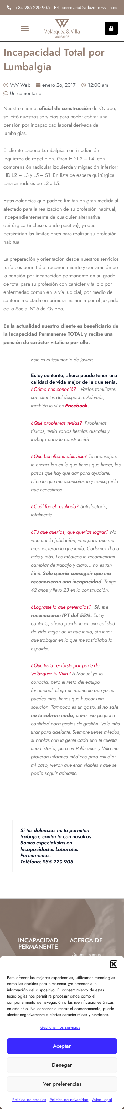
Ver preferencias (62, 1084)
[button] (113, 964)
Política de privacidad (69, 1100)
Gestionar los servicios (60, 1027)
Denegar (62, 1065)
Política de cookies (29, 1100)
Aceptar (62, 1046)
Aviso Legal (102, 1100)
